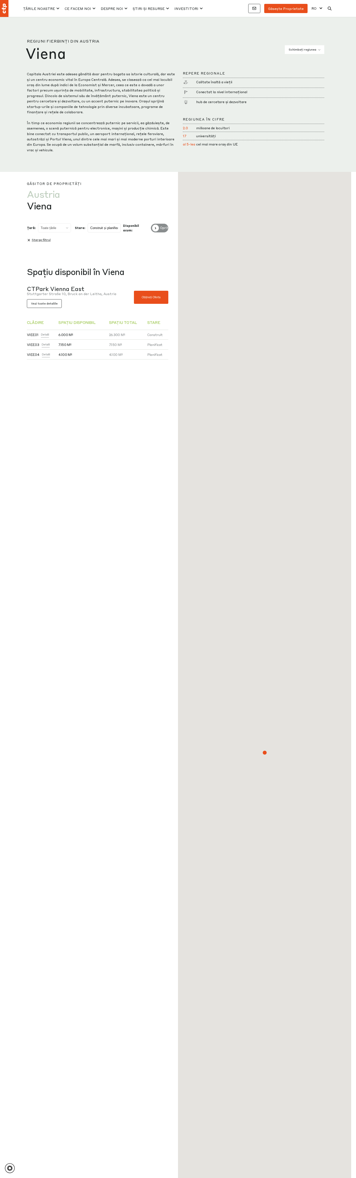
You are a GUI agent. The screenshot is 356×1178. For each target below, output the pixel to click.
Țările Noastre (39, 8)
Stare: (80, 228)
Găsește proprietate (286, 8)
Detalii (45, 334)
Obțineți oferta (151, 297)
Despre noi (112, 8)
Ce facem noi (78, 8)
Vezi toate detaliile (44, 303)
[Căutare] (329, 8)
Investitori (186, 8)
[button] (265, 753)
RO (314, 8)
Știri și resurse (149, 8)
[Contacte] (254, 8)
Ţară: (31, 228)
